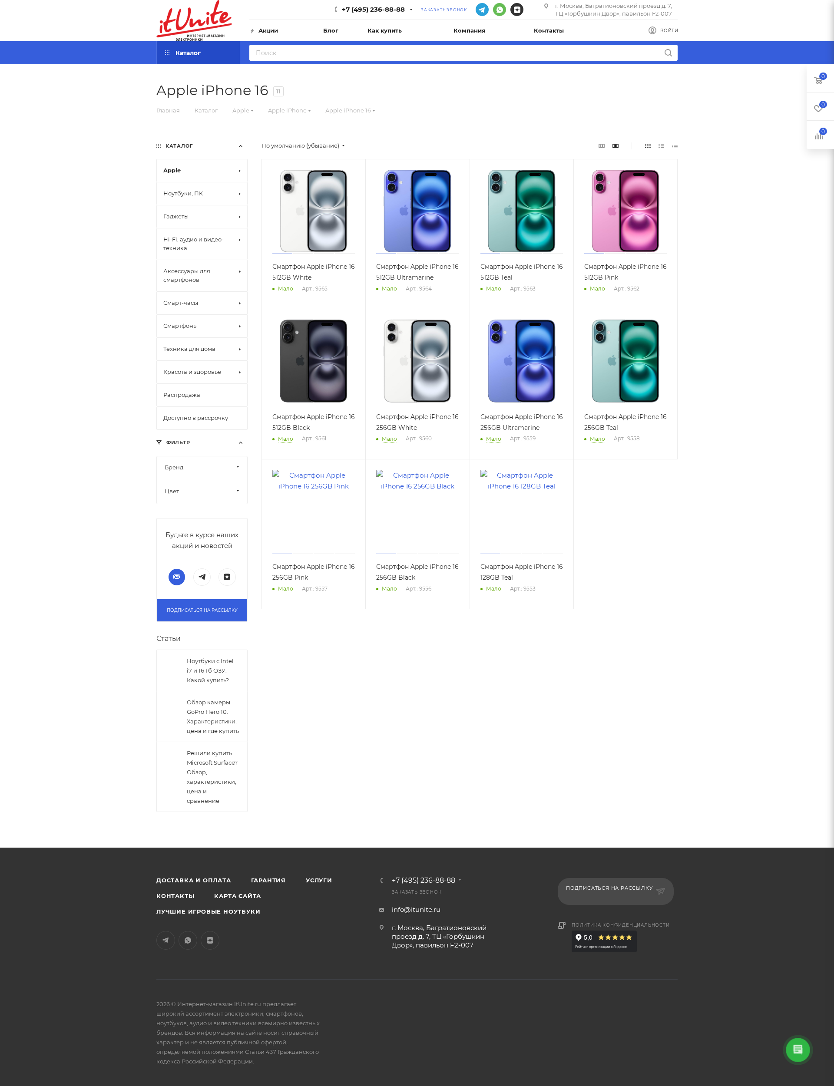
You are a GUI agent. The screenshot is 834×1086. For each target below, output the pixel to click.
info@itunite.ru (416, 909)
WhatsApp (499, 9)
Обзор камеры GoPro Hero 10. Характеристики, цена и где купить (213, 716)
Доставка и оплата (193, 880)
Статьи (168, 638)
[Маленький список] (602, 146)
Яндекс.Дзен (516, 9)
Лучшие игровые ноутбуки (208, 911)
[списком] (661, 146)
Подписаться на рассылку (202, 610)
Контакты (175, 895)
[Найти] (668, 53)
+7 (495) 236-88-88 (373, 9)
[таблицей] (675, 146)
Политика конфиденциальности (621, 925)
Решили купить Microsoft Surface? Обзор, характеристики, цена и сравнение (212, 776)
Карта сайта (237, 895)
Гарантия (268, 880)
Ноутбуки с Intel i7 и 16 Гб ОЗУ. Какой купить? (210, 670)
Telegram (482, 9)
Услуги (319, 880)
